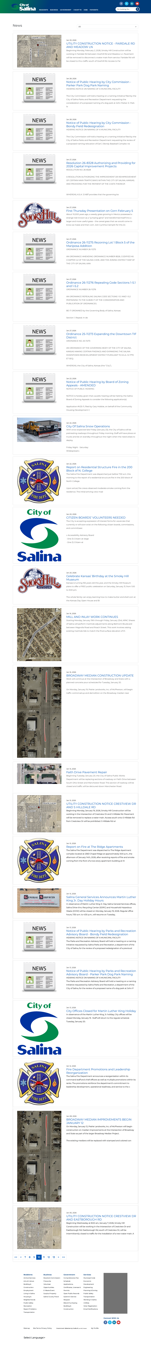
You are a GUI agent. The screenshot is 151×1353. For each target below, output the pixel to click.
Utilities (86, 1303)
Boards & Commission (52, 1278)
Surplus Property (50, 1293)
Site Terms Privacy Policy (42, 1328)
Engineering (88, 1287)
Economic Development (89, 1282)
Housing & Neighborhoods (29, 1298)
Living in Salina (29, 1293)
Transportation (29, 1312)
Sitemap (27, 1328)
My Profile (95, 1328)
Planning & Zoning (90, 1290)
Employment (29, 1290)
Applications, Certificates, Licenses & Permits (72, 1287)
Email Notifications (91, 1309)
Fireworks (47, 1281)
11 (44, 1257)
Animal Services (29, 1278)
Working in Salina (90, 1300)
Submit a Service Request (70, 1298)
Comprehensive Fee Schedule (71, 1279)
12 (49, 1257)
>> (63, 1257)
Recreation (28, 1306)
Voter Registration (90, 1306)
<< (15, 1257)
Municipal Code (89, 1278)
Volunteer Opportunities (49, 1285)
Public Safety (28, 1303)
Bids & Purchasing (70, 1303)
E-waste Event (49, 1290)
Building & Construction (29, 1285)
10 (39, 1257)
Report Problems (30, 1309)
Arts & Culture (29, 1281)
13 (54, 1257)
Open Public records (71, 1293)
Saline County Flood (51, 1297)
